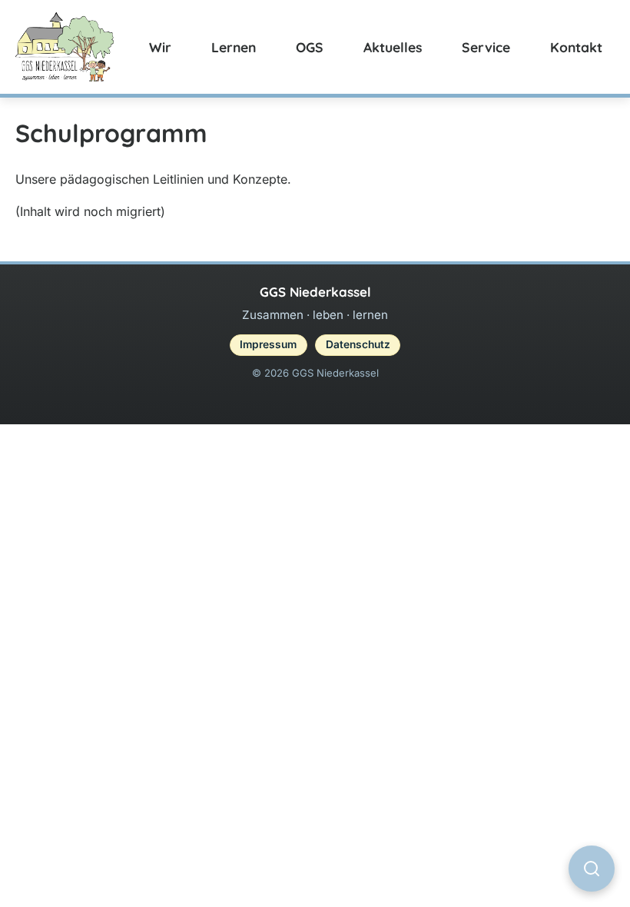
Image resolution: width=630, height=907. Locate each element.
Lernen (233, 46)
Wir (160, 46)
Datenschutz (358, 344)
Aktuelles (392, 46)
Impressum (268, 344)
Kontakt (576, 46)
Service (486, 46)
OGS (309, 46)
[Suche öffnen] (592, 869)
